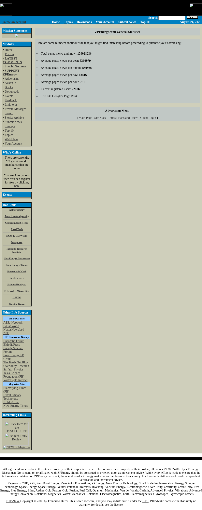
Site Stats (100, 117)
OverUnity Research (16, 366)
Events (9, 96)
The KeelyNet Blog (15, 362)
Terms (112, 117)
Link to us (11, 104)
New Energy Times (15, 405)
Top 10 (9, 130)
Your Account (13, 143)
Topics (9, 135)
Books (9, 87)
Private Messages (15, 109)
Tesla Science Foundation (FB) (13, 374)
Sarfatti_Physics (13, 369)
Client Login (148, 117)
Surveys (10, 126)
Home (8, 49)
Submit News (13, 122)
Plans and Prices (128, 117)
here (17, 186)
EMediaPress (11, 344)
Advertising (12, 78)
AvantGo (10, 83)
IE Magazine (11, 402)
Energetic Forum (13, 341)
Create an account (14, 22)
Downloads (12, 91)
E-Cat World (11, 326)
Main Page (85, 117)
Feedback (11, 100)
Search (9, 113)
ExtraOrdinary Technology (12, 396)
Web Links (11, 139)
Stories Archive (14, 117)
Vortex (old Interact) (15, 380)
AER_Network (12, 322)
